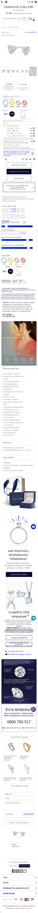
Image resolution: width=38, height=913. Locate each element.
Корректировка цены (10, 410)
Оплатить (19, 178)
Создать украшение (19, 638)
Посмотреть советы (19, 574)
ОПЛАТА (7, 442)
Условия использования (28, 906)
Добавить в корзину (19, 171)
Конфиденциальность (11, 386)
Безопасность (8, 389)
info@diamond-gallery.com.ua (19, 654)
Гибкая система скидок (11, 420)
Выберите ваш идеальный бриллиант (19, 644)
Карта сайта (10, 908)
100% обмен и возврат (11, 374)
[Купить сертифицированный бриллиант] (19, 703)
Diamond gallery (19, 10)
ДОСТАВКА (8, 457)
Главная (3, 27)
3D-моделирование (10, 384)
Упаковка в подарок (10, 399)
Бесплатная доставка (11, 381)
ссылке (26, 354)
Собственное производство (13, 407)
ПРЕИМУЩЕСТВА (11, 368)
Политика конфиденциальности (11, 906)
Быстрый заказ (19, 165)
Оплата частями (9, 397)
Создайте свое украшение (19, 614)
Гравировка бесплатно (11, 412)
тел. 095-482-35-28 (15, 651)
